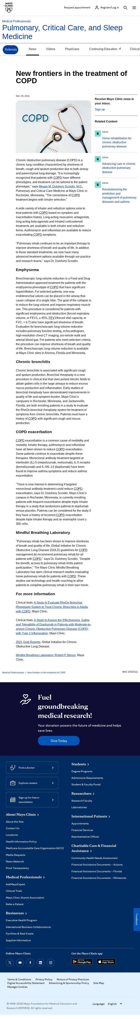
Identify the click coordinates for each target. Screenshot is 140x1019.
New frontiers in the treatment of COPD (46, 672)
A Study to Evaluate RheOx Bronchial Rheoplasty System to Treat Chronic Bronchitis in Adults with (52, 607)
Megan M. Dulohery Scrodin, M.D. (60, 186)
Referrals (11, 49)
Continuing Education (101, 49)
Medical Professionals (16, 21)
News (32, 49)
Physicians (72, 49)
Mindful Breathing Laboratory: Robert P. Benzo (46, 655)
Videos (50, 49)
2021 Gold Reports (28, 642)
